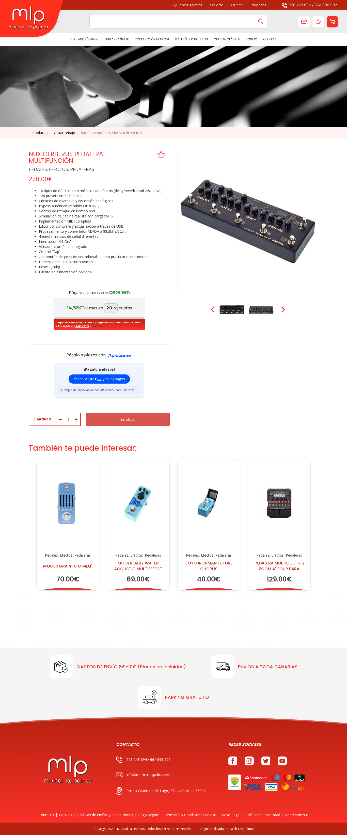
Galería (217, 5)
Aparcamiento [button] (296, 814)
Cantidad (42, 419)
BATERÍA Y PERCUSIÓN (191, 39)
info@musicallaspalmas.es (148, 774)
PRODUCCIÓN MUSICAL (152, 39)
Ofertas (269, 39)
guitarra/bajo (64, 132)
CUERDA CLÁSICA (227, 39)
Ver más (97, 326)
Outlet (236, 5)
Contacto (46, 814)
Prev (213, 310)
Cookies (65, 814)
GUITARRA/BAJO (116, 39)
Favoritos (258, 5)
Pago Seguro (149, 814)
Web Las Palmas (243, 829)
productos (40, 132)
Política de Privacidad (262, 814)
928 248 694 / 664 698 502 (313, 5)
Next (282, 310)
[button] (332, 21)
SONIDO (251, 39)
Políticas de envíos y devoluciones (105, 814)
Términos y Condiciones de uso (190, 814)
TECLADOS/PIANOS (85, 39)
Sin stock (127, 419)
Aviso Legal (231, 814)
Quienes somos (187, 5)
